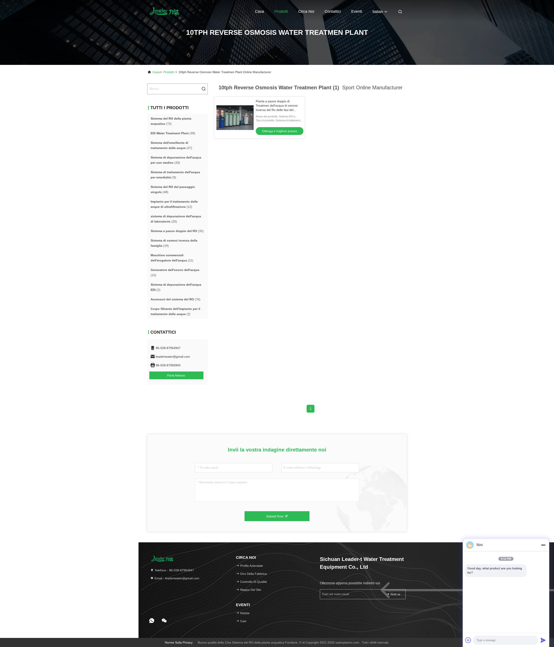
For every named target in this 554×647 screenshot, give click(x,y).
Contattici (333, 11)
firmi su (395, 594)
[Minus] (543, 545)
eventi (356, 11)
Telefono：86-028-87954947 (174, 570)
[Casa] (164, 11)
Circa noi (306, 11)
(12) (174, 204)
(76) (175, 299)
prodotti (168, 72)
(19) (174, 243)
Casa (259, 11)
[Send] (543, 640)
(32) (177, 231)
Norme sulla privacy (179, 642)
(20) (176, 219)
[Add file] (468, 640)
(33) (176, 160)
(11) (172, 257)
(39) (173, 133)
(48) (173, 189)
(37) (171, 145)
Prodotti (281, 11)
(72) (171, 121)
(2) (176, 287)
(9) (175, 174)
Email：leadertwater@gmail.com (176, 578)
